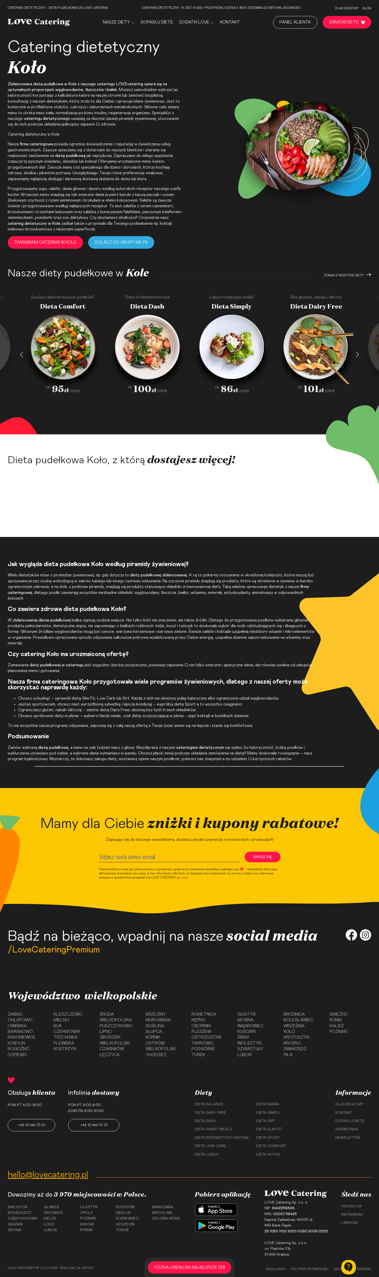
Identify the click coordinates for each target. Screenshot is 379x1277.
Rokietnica (204, 1014)
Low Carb (106, 698)
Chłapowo (20, 1020)
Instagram (351, 1214)
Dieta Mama (267, 1104)
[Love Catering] (39, 22)
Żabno (15, 1014)
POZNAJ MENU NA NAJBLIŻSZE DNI (189, 1267)
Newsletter (347, 1138)
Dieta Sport (268, 1138)
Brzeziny (156, 1014)
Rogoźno (18, 1049)
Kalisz (336, 1026)
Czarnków (112, 1049)
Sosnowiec (127, 1218)
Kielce (50, 1218)
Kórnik (153, 1037)
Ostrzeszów (206, 1037)
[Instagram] (365, 935)
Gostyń (246, 1014)
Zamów (59, 422)
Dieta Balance (209, 1104)
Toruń (122, 1230)
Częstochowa (22, 1218)
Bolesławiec (298, 1020)
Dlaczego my (347, 8)
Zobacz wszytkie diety (344, 275)
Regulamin (275, 1269)
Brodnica (294, 1014)
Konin (335, 1020)
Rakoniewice (22, 1037)
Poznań (338, 1032)
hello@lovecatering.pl (48, 1175)
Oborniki (201, 1026)
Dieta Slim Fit (269, 1129)
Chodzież (156, 1055)
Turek (198, 1055)
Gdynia (14, 1230)
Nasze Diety (116, 22)
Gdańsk (15, 1224)
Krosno (292, 1043)
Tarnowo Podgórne (203, 1046)
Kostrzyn (65, 1049)
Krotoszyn (296, 1037)
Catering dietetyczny (27, 134)
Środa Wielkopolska (116, 1017)
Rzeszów (125, 1207)
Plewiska (64, 1043)
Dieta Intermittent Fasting (222, 1138)
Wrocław (162, 1213)
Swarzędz (295, 1049)
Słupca (154, 1032)
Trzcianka (66, 1037)
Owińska (17, 1026)
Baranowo (20, 1032)
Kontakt (230, 22)
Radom (87, 1224)
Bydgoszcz (19, 1213)
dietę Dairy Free (114, 710)
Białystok (18, 1207)
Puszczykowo (116, 1026)
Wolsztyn (249, 1043)
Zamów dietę (344, 22)
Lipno (106, 1032)
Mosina (245, 1020)
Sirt (126, 698)
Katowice (53, 1213)
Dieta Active (268, 1154)
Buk (58, 1026)
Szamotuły (250, 1049)
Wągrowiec (250, 1026)
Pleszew (201, 1032)
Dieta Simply (268, 1113)
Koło (289, 1032)
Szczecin (125, 1224)
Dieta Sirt (265, 1121)
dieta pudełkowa (48, 84)
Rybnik (86, 1230)
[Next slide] (357, 354)
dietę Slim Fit (83, 698)
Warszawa (162, 1207)
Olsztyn (88, 1207)
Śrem (243, 1037)
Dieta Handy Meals (213, 1129)
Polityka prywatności (309, 1269)
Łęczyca (110, 1055)
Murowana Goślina (158, 1023)
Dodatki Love (194, 22)
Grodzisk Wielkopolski (115, 1040)
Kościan (246, 1032)
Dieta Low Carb (210, 1146)
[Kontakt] (348, 1267)
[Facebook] (351, 935)
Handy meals (110, 716)
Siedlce (123, 1213)
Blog (366, 8)
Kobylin (16, 1043)
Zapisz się (262, 857)
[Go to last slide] (21, 354)
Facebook (351, 1206)
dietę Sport (185, 704)
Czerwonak (67, 1032)
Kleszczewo (68, 1014)
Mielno (61, 1020)
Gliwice (52, 1207)
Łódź (49, 1224)
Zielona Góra (166, 1218)
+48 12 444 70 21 (31, 1125)
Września (294, 1026)
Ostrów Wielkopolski (161, 1046)
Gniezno (338, 1014)
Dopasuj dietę (157, 22)
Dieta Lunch (206, 1154)
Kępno (198, 1020)
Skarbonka (346, 1129)
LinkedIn (349, 1223)
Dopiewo (17, 1055)
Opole (86, 1213)
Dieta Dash (205, 1121)
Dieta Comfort (271, 1146)
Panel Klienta (295, 22)
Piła (288, 1055)
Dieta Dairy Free (210, 1113)
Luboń (244, 1055)
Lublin (50, 1230)
